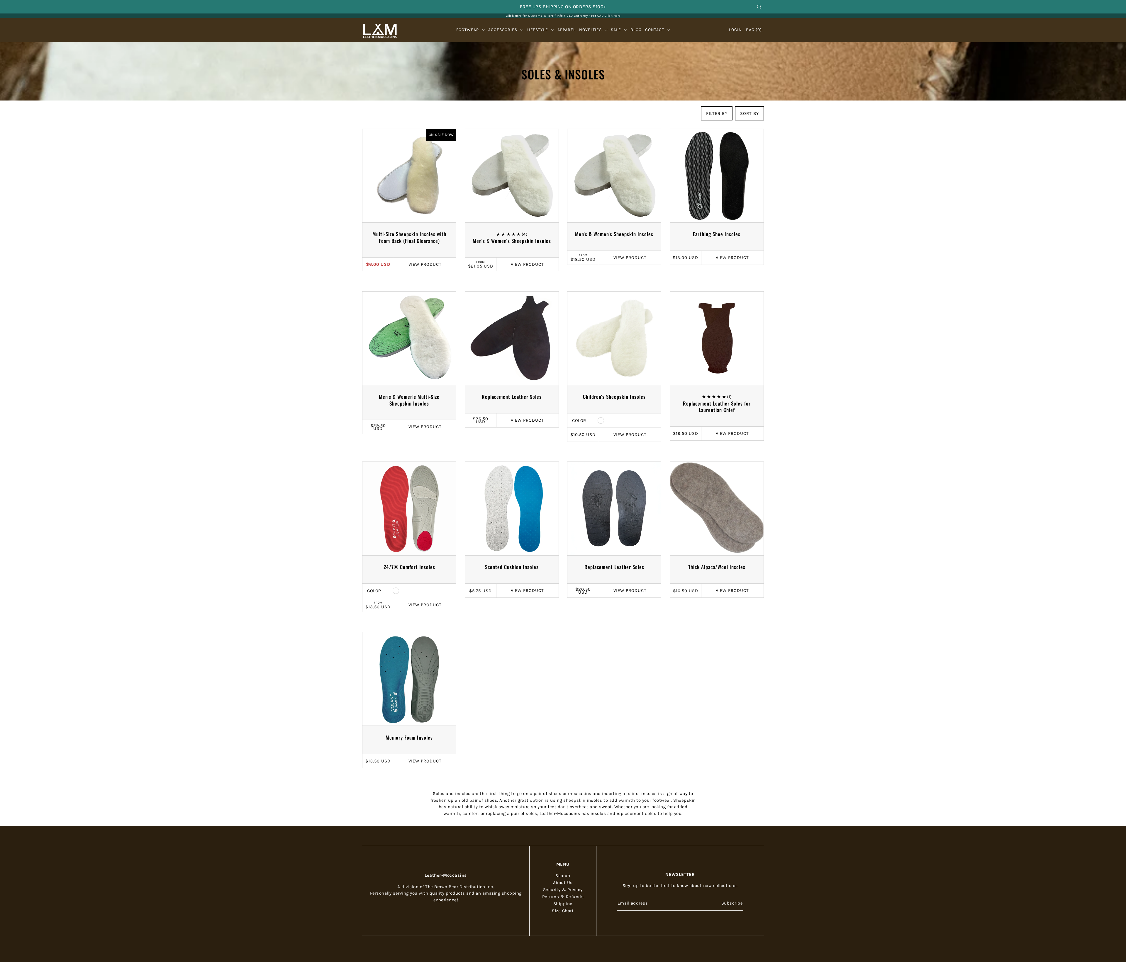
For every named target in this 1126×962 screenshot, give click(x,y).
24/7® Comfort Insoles (409, 567)
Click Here (612, 16)
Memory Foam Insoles (409, 737)
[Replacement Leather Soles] (512, 338)
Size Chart (563, 910)
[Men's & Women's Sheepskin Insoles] (512, 175)
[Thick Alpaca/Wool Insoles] (717, 508)
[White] (601, 420)
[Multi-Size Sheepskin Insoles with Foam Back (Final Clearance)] (409, 175)
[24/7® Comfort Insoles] (409, 508)
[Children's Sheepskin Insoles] (614, 338)
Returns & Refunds (563, 896)
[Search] (759, 6)
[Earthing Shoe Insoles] (717, 175)
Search (562, 875)
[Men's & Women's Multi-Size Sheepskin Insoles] (409, 338)
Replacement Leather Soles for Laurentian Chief (717, 407)
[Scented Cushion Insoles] (512, 508)
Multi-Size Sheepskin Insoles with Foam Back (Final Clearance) (409, 237)
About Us (563, 882)
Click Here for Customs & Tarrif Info (534, 16)
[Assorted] (396, 591)
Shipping (562, 903)
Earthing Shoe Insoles (716, 234)
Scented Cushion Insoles (512, 567)
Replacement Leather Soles (512, 396)
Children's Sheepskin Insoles (614, 396)
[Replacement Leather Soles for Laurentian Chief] (717, 338)
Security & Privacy (563, 889)
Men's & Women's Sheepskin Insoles (512, 240)
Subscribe (732, 902)
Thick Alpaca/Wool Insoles (716, 567)
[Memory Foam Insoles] (409, 679)
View (425, 264)
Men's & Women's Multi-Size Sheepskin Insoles (409, 400)
